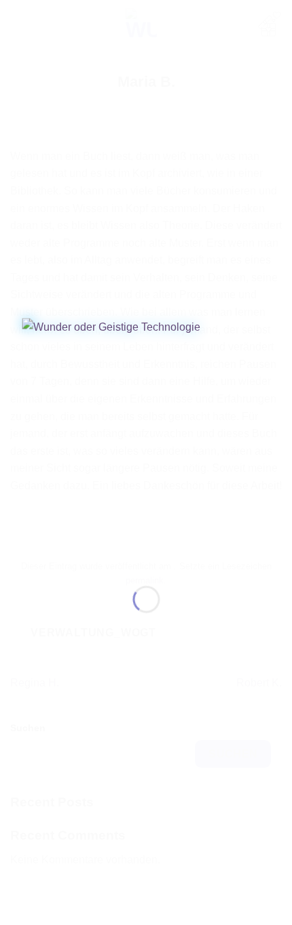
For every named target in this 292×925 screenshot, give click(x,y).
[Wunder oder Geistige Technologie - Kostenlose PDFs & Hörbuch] (146, 441)
